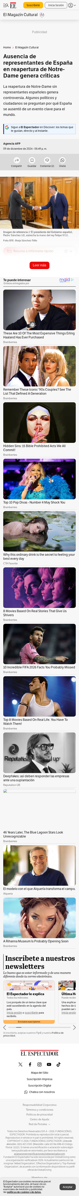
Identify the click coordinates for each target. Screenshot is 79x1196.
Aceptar (68, 1187)
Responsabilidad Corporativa (40, 1105)
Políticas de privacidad (39, 1114)
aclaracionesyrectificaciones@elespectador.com (39, 1153)
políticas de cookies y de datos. (24, 1192)
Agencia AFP (11, 143)
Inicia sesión (14, 1012)
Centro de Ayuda (39, 1119)
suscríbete (31, 1012)
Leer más (39, 265)
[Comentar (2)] (47, 160)
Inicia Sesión (56, 5)
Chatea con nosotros (42, 1092)
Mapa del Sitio (39, 1072)
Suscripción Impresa (39, 1079)
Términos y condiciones (39, 1109)
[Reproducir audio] (9, 274)
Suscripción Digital (39, 1085)
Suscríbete (33, 5)
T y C (38, 1032)
